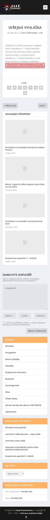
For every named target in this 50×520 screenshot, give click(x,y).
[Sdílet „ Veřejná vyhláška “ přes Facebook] (9, 87)
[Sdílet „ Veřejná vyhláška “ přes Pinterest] (30, 87)
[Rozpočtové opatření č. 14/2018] (25, 242)
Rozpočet (9, 379)
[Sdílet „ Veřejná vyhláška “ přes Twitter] (14, 87)
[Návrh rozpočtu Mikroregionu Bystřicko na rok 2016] (25, 168)
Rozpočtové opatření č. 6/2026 (19, 456)
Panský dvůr (26, 491)
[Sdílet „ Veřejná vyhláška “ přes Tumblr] (25, 87)
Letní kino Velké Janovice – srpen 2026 (22, 434)
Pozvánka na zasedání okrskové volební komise (25, 148)
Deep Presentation (24, 510)
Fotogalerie (10, 352)
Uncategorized (12, 385)
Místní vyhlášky (12, 359)
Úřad (23, 32)
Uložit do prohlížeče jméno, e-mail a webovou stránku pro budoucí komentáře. (24, 323)
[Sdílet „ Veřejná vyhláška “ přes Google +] (19, 87)
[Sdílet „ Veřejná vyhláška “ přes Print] (25, 93)
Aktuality (9, 346)
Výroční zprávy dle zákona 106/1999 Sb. (23, 405)
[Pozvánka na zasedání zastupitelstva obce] (25, 205)
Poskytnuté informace (15, 372)
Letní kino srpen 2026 (15, 440)
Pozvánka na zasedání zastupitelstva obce (24, 222)
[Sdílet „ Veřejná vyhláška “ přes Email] (41, 87)
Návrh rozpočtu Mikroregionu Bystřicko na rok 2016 (25, 185)
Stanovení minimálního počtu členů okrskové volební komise (21, 448)
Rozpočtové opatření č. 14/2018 (20, 258)
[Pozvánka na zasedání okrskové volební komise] (25, 131)
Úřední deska (31, 32)
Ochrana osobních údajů (31, 513)
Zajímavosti (10, 411)
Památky (9, 366)
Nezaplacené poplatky (15, 427)
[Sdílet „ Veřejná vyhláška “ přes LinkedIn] (35, 87)
